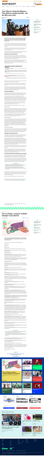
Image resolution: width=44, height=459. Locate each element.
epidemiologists (6, 97)
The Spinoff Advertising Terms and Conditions (20, 450)
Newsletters (28, 6)
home (7, 120)
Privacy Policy (3, 450)
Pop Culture (7, 6)
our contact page (28, 452)
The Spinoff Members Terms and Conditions (10, 450)
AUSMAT (5, 110)
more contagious (24, 128)
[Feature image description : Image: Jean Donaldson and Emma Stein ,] (27, 417)
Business (11, 445)
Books (13, 6)
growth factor (20, 159)
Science (3, 9)
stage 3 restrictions (16, 97)
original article (11, 204)
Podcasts (24, 6)
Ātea (11, 6)
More (20, 6)
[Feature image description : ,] (37, 417)
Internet (2, 443)
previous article (7, 138)
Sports (10, 443)
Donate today (38, 4)
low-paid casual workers (19, 121)
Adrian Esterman (6, 17)
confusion (5, 124)
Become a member (33, 6)
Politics (4, 6)
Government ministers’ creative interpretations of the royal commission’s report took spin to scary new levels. (15, 168)
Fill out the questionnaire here (19, 242)
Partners (3, 444)
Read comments (16, 356)
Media (10, 444)
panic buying (18, 146)
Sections (17, 6)
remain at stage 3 (19, 52)
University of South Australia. (21, 179)
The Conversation (15, 203)
